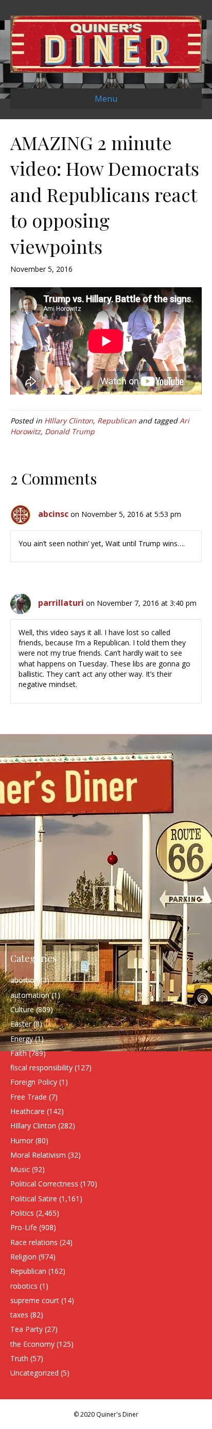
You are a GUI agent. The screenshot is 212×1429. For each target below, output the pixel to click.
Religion (23, 1256)
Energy (21, 1039)
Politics (22, 1213)
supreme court (34, 1300)
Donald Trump (70, 431)
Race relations (34, 1242)
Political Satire (33, 1198)
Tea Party (26, 1329)
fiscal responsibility (41, 1067)
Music (20, 1169)
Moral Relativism (38, 1155)
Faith (18, 1053)
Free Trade (28, 1097)
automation (29, 995)
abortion (24, 980)
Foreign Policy (33, 1082)
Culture (22, 1009)
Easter (20, 1024)
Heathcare (27, 1111)
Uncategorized (34, 1373)
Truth (19, 1358)
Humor (21, 1140)
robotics (24, 1286)
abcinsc (53, 513)
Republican (116, 420)
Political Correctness (44, 1184)
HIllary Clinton (68, 420)
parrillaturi (61, 602)
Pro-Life (23, 1227)
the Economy (32, 1344)
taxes (19, 1315)
